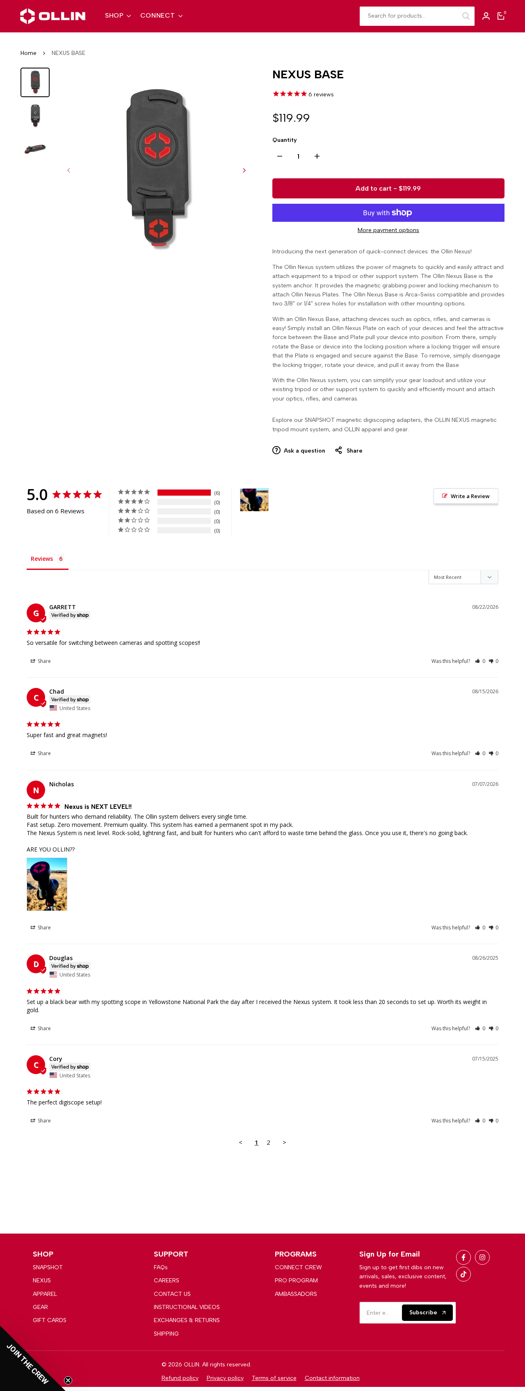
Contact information (332, 1378)
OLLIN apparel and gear (376, 429)
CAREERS (166, 1280)
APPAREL (45, 1294)
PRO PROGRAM (296, 1280)
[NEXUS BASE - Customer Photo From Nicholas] (254, 500)
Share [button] (44, 661)
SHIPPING (166, 1333)
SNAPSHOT (48, 1267)
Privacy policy (225, 1378)
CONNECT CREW (298, 1267)
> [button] (284, 1142)
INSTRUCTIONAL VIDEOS (187, 1307)
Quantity (284, 140)
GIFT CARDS (49, 1320)
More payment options (388, 230)
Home (29, 53)
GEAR (40, 1307)
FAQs (161, 1267)
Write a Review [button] (470, 496)
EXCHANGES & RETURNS (187, 1320)
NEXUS (42, 1280)
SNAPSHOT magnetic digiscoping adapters (363, 420)
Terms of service (274, 1378)
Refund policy (180, 1378)
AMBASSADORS (296, 1294)
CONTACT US (172, 1294)
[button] (480, 661)
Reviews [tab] (42, 558)
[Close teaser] (68, 1380)
